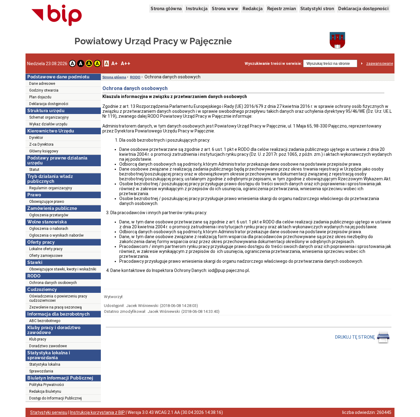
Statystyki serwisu (48, 412)
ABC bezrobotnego (44, 321)
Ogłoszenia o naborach (48, 228)
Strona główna (166, 8)
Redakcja (253, 8)
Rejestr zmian (281, 8)
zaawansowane (379, 63)
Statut (34, 169)
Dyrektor (36, 138)
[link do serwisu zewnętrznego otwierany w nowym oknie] (56, 15)
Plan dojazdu (40, 97)
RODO (135, 77)
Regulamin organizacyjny (50, 188)
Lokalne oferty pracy (45, 249)
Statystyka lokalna (44, 364)
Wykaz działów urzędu (48, 124)
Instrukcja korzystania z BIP (97, 412)
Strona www (225, 8)
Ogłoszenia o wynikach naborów (56, 235)
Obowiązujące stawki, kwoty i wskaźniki (62, 269)
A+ (114, 63)
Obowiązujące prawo (46, 201)
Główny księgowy (43, 151)
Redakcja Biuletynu (45, 391)
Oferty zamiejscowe (45, 256)
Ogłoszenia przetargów (48, 215)
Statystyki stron (317, 8)
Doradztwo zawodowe (48, 346)
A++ (125, 63)
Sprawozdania (41, 371)
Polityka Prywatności (46, 385)
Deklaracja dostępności (363, 8)
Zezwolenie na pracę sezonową (55, 307)
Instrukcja (197, 8)
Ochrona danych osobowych (53, 283)
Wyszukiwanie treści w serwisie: (273, 63)
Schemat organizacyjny (49, 117)
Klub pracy (37, 339)
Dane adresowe (42, 83)
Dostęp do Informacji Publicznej (55, 398)
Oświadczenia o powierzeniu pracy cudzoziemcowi (58, 298)
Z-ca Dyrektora (41, 144)
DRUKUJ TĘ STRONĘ (355, 337)
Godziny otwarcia (43, 90)
